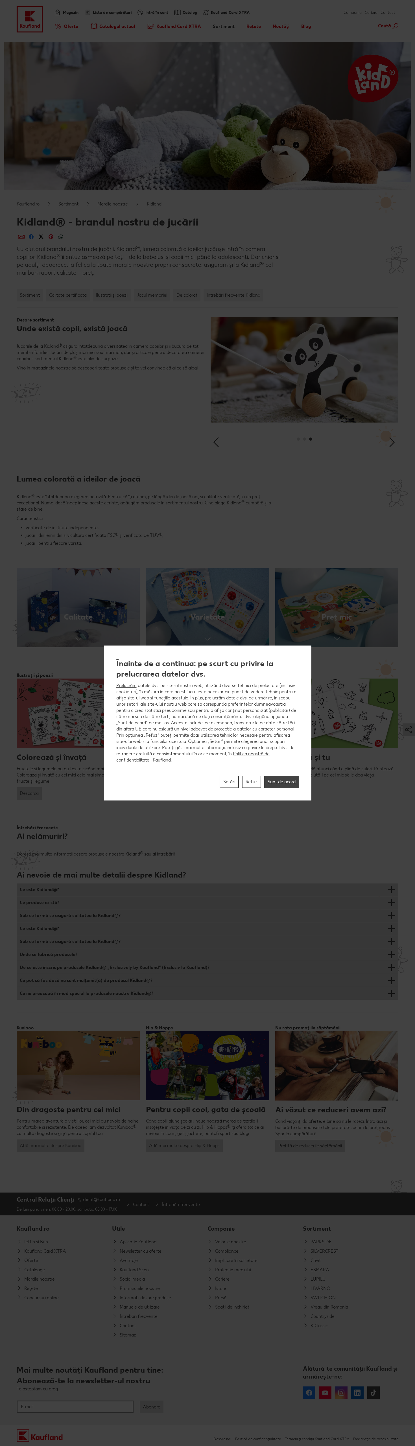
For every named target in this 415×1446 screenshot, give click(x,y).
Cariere (371, 12)
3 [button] (310, 439)
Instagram (341, 1392)
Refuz (251, 781)
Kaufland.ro (28, 204)
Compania (353, 12)
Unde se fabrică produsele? (48, 954)
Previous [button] (217, 442)
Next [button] (392, 442)
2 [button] (304, 439)
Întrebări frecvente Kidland (233, 295)
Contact (388, 12)
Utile (118, 1228)
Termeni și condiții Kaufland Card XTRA (317, 1439)
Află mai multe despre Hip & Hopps (184, 1145)
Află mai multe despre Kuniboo (50, 1145)
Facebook (309, 1392)
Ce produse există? (39, 902)
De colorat (186, 295)
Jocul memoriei (152, 295)
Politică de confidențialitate (258, 1439)
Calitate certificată (68, 295)
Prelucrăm (126, 685)
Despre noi (222, 1439)
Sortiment (68, 204)
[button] (78, 607)
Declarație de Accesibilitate (375, 1439)
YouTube (325, 1392)
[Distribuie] (21, 236)
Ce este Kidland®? (39, 889)
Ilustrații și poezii (112, 295)
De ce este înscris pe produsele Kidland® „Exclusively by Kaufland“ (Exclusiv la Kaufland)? (114, 967)
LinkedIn (357, 1392)
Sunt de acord (282, 781)
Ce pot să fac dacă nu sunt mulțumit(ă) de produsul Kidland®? (86, 980)
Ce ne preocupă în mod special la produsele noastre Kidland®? (86, 993)
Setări (229, 781)
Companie (221, 1228)
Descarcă (29, 793)
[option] (304, 375)
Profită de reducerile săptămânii (310, 1146)
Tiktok (373, 1392)
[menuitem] (66, 26)
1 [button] (298, 439)
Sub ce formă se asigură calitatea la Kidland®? (70, 915)
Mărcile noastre (112, 204)
